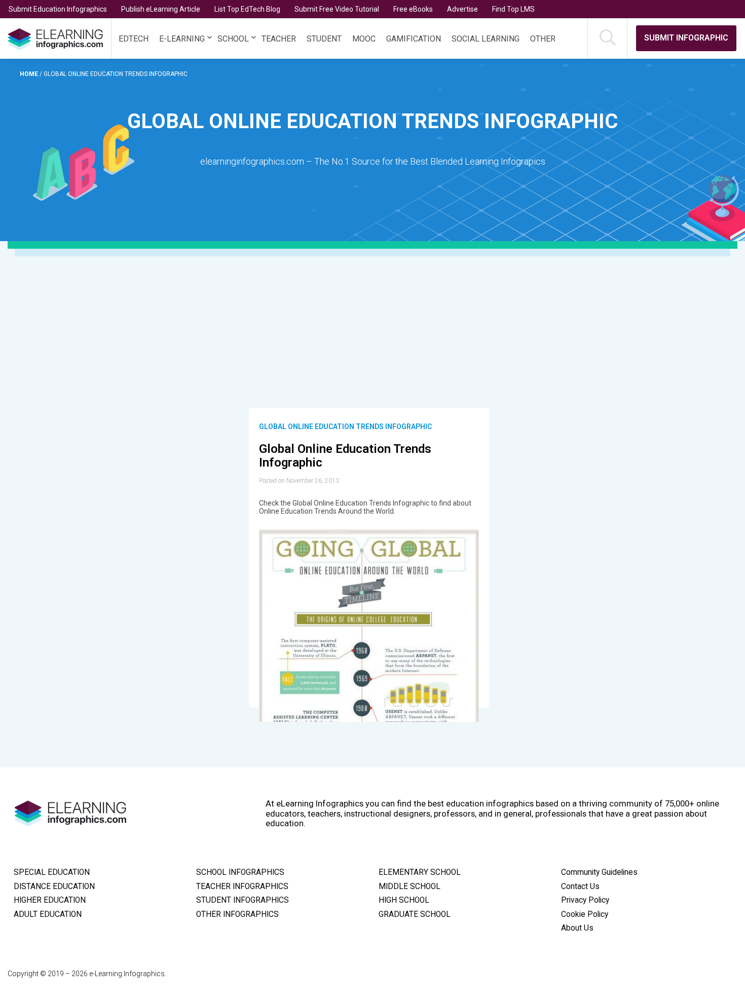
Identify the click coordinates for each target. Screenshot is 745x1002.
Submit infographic (686, 38)
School (233, 39)
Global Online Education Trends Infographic (345, 426)
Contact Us (580, 886)
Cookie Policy (584, 914)
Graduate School (415, 914)
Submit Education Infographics (58, 9)
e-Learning (182, 39)
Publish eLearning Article (160, 9)
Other (542, 39)
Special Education (52, 872)
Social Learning (485, 39)
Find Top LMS (513, 9)
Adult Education (48, 914)
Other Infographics (237, 914)
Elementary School (420, 872)
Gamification (413, 39)
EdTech (133, 39)
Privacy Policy (585, 900)
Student (324, 39)
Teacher (279, 39)
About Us (577, 928)
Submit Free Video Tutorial (336, 9)
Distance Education (54, 886)
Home (30, 74)
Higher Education (50, 900)
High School (404, 900)
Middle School (409, 886)
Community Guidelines (599, 872)
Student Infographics (242, 900)
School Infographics (240, 872)
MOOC (364, 39)
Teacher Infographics (242, 886)
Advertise (462, 9)
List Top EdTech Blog (247, 9)
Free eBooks (413, 9)
